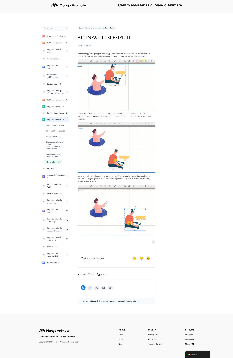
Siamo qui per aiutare (93, 28)
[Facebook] (89, 288)
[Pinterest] (110, 288)
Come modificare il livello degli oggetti (98, 301)
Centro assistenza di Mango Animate (150, 5)
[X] (96, 288)
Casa (81, 28)
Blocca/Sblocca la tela (127, 301)
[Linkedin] (103, 288)
